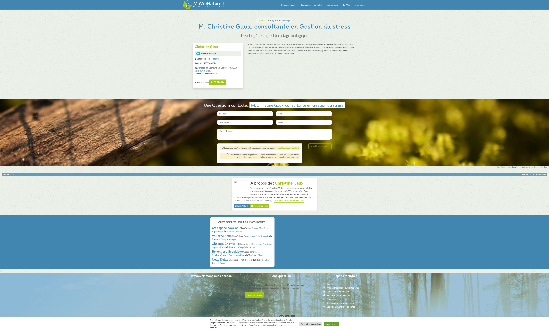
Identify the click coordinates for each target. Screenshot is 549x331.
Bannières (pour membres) (339, 295)
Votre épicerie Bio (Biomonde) (533, 174)
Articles (318, 4)
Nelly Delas (220, 259)
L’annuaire (306, 4)
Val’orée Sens (222, 236)
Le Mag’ (347, 4)
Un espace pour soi (225, 228)
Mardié (239, 231)
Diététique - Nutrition (261, 244)
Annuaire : (263, 20)
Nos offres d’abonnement (338, 291)
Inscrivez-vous (288, 4)
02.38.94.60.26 (217, 82)
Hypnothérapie (219, 247)
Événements (332, 4)
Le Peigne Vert (9, 174)
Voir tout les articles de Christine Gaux (289, 201)
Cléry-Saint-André (246, 247)
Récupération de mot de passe (340, 303)
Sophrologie (217, 231)
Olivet (260, 255)
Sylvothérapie (262, 236)
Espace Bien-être (260, 228)
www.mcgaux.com (260, 206)
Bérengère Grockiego (227, 251)
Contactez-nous (254, 295)
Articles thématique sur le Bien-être (343, 288)
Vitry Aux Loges (228, 239)
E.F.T (257, 252)
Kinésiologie (284, 20)
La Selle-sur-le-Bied (539, 167)
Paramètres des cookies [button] (311, 324)
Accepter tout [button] (331, 324)
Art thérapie (246, 260)
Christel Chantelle (225, 244)
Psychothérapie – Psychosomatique (228, 255)
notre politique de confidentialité (286, 148)
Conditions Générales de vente (341, 307)
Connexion (360, 4)
